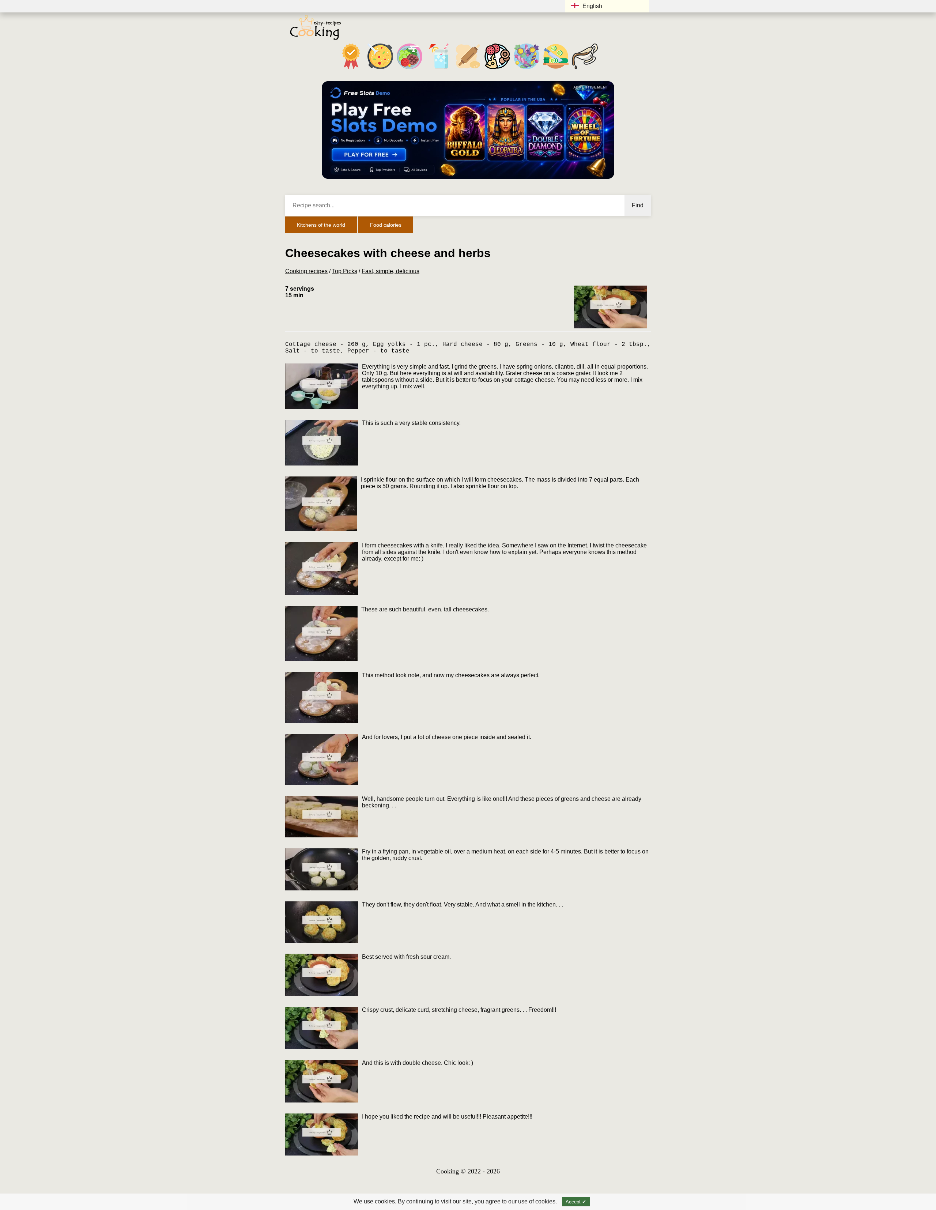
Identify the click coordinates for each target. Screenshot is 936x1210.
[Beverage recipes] (438, 69)
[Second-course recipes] (409, 69)
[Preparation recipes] (555, 69)
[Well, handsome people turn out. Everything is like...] (321, 816)
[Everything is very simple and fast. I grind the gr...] (321, 386)
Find (638, 205)
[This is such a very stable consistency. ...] (321, 442)
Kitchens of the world (321, 225)
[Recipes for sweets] (526, 69)
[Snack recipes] (497, 69)
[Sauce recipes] (585, 69)
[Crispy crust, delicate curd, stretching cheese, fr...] (321, 1028)
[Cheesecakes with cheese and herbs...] (610, 307)
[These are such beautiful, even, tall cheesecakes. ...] (321, 633)
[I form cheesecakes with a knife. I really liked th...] (321, 568)
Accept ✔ (576, 1202)
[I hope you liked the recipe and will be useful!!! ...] (321, 1134)
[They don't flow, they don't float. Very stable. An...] (321, 922)
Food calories (385, 225)
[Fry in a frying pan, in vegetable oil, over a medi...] (321, 869)
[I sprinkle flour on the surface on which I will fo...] (321, 503)
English (592, 6)
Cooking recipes (306, 271)
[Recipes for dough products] (468, 69)
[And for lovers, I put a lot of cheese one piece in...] (321, 759)
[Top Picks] (351, 69)
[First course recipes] (380, 69)
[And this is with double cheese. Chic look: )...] (321, 1081)
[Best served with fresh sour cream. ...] (321, 975)
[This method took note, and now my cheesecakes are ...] (321, 697)
